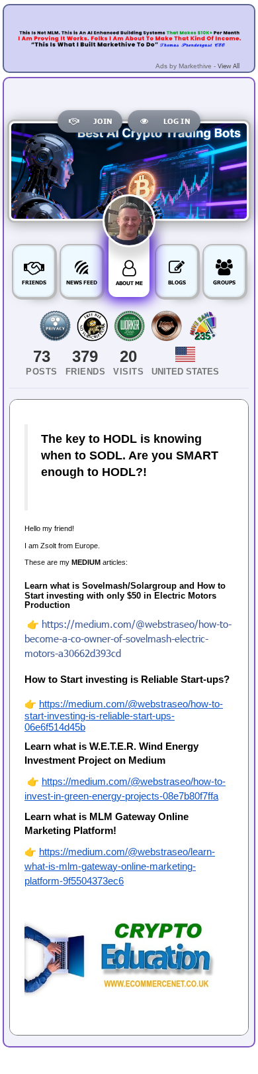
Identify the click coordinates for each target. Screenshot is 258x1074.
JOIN (102, 121)
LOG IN (176, 121)
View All (228, 66)
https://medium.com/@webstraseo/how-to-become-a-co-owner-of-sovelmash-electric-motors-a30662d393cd (128, 638)
